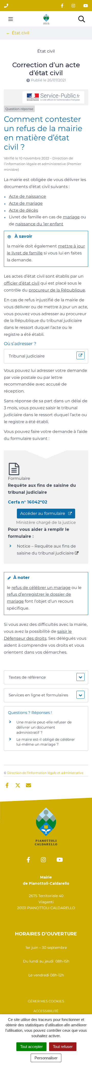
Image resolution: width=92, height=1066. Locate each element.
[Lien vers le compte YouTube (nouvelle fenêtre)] (85, 5)
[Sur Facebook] (7, 785)
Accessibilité (46, 1011)
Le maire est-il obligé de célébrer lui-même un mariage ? (45, 742)
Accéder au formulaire (44, 513)
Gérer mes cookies (46, 1001)
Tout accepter (31, 1046)
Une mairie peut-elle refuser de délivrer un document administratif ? (44, 727)
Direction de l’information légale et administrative (45, 773)
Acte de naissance (27, 196)
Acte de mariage (26, 203)
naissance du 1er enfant (39, 223)
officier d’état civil (21, 283)
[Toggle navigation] (10, 18)
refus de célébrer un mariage (41, 587)
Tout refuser (63, 1046)
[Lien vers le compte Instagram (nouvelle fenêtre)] (73, 5)
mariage (71, 217)
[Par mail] (28, 785)
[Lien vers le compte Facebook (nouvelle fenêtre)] (62, 5)
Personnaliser (45, 1058)
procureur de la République (57, 290)
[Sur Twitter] (18, 785)
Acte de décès (23, 210)
